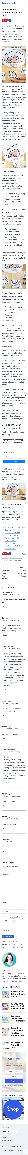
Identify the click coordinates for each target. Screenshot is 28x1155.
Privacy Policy (7, 1140)
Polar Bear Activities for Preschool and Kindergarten (14, 540)
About (4, 1137)
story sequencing (15, 560)
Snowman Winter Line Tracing (21, 572)
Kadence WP (21, 1150)
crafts (5, 560)
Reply (5, 607)
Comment (7, 874)
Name (5, 902)
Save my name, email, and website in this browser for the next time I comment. (13, 919)
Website (6, 930)
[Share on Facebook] (9, 20)
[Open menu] (24, 3)
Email (5, 912)
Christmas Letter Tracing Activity (6, 573)
